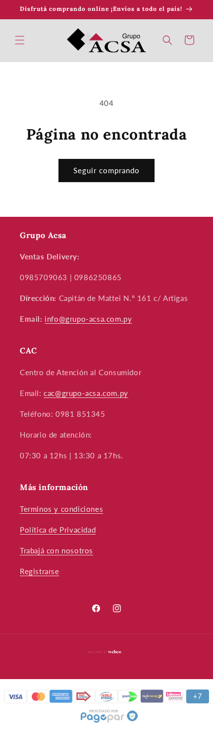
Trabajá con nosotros (56, 550)
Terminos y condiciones (61, 508)
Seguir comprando (106, 170)
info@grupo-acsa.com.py (88, 318)
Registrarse (39, 571)
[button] (20, 40)
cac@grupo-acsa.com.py (86, 393)
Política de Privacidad (58, 529)
